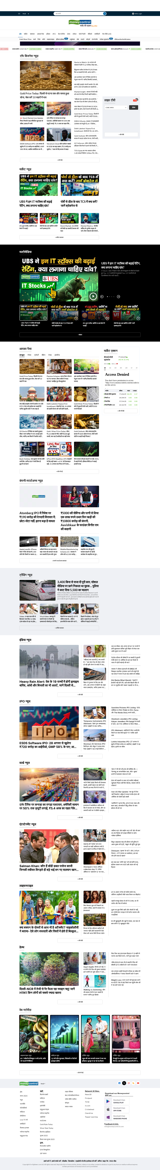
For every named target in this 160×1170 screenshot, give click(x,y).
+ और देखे (59, 160)
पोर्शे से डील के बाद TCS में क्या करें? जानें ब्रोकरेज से (79, 203)
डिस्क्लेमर (71, 1161)
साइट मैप (105, 1161)
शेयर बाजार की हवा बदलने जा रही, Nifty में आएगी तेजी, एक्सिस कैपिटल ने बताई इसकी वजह (86, 461)
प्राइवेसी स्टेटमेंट (81, 1161)
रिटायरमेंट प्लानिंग (45, 1146)
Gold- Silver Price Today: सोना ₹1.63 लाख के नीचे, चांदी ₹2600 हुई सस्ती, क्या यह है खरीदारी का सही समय (58, 433)
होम (20, 34)
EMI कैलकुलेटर (45, 1150)
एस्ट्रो (82, 39)
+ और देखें (121, 134)
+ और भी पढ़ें (59, 471)
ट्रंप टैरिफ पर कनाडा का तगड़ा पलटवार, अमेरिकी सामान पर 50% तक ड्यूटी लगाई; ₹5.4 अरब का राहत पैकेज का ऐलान (58, 121)
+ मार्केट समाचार (59, 237)
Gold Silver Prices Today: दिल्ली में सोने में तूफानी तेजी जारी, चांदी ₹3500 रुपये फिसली (86, 115)
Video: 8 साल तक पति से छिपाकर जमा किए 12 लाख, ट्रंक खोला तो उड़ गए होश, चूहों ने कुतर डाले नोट (28, 619)
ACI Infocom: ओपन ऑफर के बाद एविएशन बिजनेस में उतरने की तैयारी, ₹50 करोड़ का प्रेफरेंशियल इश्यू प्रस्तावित (86, 144)
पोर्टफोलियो (23, 1108)
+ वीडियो (80, 334)
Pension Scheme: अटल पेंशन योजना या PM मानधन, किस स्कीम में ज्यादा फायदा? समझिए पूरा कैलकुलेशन (59, 378)
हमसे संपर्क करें (56, 1161)
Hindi (24, 13)
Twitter (124, 1083)
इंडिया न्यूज (25, 640)
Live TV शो (24, 1120)
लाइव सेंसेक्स (69, 1091)
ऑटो (43, 39)
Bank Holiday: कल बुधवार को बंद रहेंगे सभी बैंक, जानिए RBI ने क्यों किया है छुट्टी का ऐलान (32, 461)
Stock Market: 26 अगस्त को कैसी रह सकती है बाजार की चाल (69, 228)
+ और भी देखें (120, 411)
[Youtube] (138, 1083)
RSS (133, 1083)
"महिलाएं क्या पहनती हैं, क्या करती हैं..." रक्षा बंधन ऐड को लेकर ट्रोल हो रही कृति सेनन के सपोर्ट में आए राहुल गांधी (86, 100)
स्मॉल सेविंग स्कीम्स (70, 1099)
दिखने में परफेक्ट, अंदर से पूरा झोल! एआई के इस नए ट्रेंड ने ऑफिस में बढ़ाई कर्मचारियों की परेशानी (89, 619)
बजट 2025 (24, 1096)
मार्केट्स (22, 1112)
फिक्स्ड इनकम (24, 1128)
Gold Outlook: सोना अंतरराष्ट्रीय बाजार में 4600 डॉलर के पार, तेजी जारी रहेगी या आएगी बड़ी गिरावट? (86, 137)
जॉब (78, 39)
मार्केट (26, 34)
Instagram (129, 1083)
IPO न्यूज (25, 701)
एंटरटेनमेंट (95, 39)
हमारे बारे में (47, 1161)
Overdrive (89, 1113)
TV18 (87, 1102)
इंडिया (48, 34)
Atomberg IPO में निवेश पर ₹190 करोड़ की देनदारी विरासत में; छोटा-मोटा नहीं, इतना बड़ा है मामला (38, 517)
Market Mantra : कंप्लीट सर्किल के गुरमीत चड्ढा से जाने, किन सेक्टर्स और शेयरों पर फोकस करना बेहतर (89, 228)
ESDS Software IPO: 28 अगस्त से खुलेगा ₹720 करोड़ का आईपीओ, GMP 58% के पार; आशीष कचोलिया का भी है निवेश (32, 147)
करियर (100, 1161)
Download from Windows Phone (116, 1117)
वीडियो (90, 34)
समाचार (32, 34)
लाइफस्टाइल (50, 39)
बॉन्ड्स (67, 1103)
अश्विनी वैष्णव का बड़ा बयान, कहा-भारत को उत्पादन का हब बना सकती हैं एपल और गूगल (48, 551)
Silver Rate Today (46, 1128)
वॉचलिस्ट (23, 1116)
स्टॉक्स (42, 1102)
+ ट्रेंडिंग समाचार (59, 628)
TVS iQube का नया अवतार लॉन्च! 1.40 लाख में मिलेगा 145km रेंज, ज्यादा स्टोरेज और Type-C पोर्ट (86, 151)
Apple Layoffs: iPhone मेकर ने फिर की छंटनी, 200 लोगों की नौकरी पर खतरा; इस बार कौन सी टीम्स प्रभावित (28, 552)
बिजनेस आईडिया (45, 1132)
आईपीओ (42, 1117)
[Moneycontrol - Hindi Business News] (80, 23)
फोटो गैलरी (82, 34)
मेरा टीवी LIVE (106, 34)
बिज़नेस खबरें (44, 1094)
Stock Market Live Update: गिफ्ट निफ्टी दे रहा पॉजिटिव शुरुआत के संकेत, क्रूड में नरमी (31, 121)
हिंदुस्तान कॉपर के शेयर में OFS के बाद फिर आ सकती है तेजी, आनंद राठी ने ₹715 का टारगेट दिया (85, 71)
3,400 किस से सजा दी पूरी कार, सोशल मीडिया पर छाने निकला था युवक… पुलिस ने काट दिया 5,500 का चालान (78, 586)
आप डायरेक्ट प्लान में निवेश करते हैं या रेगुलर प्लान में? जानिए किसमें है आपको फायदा (85, 78)
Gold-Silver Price (25, 39)
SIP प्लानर (43, 1153)
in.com (87, 1106)
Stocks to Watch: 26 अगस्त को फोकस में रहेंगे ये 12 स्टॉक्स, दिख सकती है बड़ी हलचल (86, 63)
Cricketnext (89, 1109)
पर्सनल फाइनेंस (24, 1132)
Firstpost (88, 1098)
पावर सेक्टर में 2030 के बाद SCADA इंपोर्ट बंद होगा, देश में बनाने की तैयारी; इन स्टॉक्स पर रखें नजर (86, 107)
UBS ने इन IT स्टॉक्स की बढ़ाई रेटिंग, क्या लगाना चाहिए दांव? (36, 203)
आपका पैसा (40, 34)
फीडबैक (64, 1161)
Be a (94, 26)
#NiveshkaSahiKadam (122, 39)
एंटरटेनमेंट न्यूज (28, 824)
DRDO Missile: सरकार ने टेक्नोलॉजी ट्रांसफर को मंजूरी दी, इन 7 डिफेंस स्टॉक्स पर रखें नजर (86, 122)
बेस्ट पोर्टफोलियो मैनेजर (72, 1095)
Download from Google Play (116, 1101)
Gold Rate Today (46, 1124)
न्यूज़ (21, 1100)
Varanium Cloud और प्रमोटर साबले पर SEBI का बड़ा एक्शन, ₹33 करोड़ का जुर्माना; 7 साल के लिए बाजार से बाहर (59, 146)
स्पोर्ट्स (88, 39)
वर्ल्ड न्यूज (25, 762)
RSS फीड (113, 1161)
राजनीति (22, 1104)
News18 (88, 1094)
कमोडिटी (97, 34)
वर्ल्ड (34, 39)
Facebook (119, 1083)
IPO (54, 34)
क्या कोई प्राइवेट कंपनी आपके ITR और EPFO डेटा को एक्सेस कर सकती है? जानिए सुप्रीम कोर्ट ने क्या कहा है (86, 85)
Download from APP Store (116, 1109)
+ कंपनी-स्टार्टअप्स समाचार (59, 561)
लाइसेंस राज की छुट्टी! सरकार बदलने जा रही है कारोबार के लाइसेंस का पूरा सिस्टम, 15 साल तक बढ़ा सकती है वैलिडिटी (88, 552)
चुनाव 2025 (44, 1135)
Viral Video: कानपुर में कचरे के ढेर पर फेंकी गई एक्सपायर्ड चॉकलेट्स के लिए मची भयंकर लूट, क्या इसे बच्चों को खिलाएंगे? (49, 619)
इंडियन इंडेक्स (60, 39)
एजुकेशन (72, 39)
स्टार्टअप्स (43, 1121)
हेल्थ (68, 34)
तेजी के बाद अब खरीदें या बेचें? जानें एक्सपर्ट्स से (49, 227)
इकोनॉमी (42, 1106)
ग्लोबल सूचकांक (104, 39)
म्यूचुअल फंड (24, 1136)
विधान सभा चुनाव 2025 (47, 1139)
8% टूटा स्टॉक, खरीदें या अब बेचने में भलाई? (28, 227)
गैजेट (39, 39)
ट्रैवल (74, 34)
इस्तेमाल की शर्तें (91, 1161)
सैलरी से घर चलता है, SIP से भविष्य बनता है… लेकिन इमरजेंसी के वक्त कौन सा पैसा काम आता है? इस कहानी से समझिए (69, 619)
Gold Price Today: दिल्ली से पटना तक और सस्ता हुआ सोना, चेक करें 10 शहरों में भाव (44, 95)
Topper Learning (91, 1117)
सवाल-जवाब (68, 1106)
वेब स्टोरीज (61, 34)
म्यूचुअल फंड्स (44, 1109)
